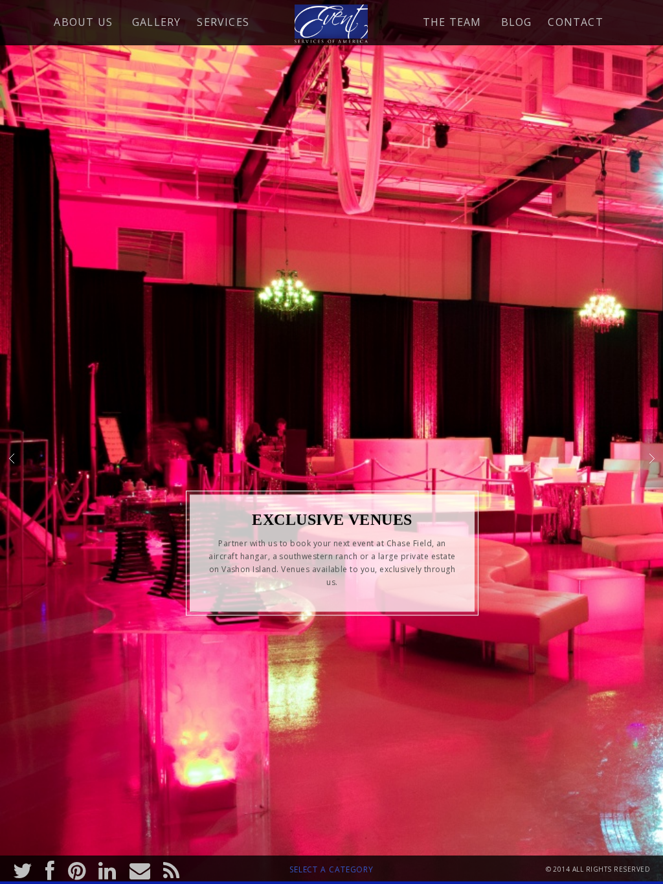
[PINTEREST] (77, 868)
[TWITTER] (22, 868)
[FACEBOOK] (50, 868)
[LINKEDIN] (107, 868)
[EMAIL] (140, 868)
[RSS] (171, 868)
